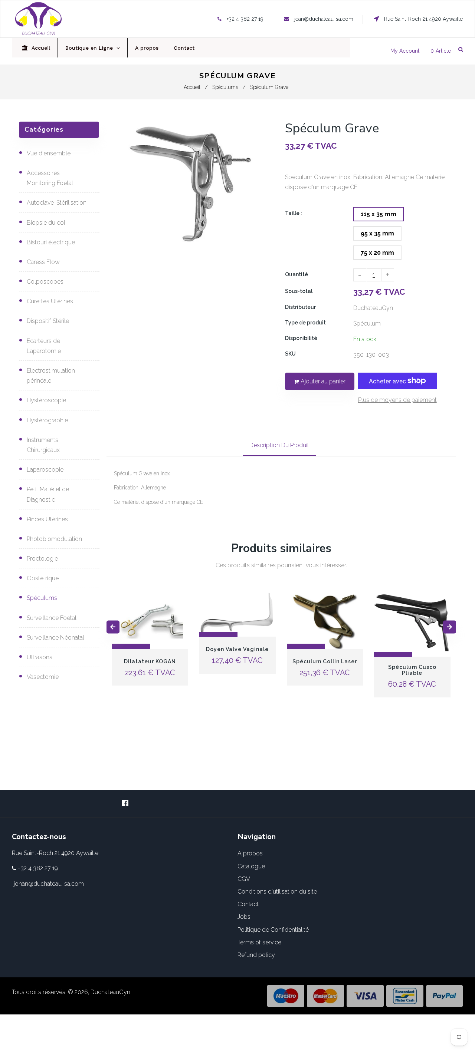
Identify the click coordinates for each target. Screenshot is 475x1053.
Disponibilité (301, 338)
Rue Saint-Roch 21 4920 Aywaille (423, 19)
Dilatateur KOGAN (150, 661)
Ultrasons (39, 657)
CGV (244, 878)
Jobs (244, 916)
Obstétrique (43, 578)
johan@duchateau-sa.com (49, 883)
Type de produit (305, 323)
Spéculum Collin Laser (324, 661)
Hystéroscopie (46, 400)
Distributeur (300, 307)
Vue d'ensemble (49, 153)
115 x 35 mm (378, 214)
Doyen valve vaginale (237, 650)
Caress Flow (43, 261)
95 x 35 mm (377, 233)
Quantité (296, 274)
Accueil (192, 87)
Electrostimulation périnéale (51, 375)
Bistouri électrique (51, 242)
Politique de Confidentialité (273, 929)
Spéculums (225, 87)
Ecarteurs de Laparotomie (44, 345)
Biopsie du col (46, 222)
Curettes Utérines (50, 301)
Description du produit (279, 445)
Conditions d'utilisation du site (277, 891)
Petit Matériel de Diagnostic (48, 494)
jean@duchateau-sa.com (323, 19)
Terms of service (259, 942)
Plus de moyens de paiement (397, 399)
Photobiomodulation (54, 538)
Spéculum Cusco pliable (412, 670)
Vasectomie (43, 676)
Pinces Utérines (47, 519)
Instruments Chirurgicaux (43, 444)
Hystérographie (47, 420)
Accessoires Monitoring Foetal (50, 177)
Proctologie (42, 558)
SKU (290, 354)
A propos (250, 853)
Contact (248, 904)
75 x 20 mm (377, 252)
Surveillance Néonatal (55, 637)
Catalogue (251, 866)
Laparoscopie (45, 469)
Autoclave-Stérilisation (56, 202)
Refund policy (256, 954)
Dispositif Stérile (48, 320)
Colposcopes (45, 281)
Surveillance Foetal (51, 617)
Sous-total (298, 291)
